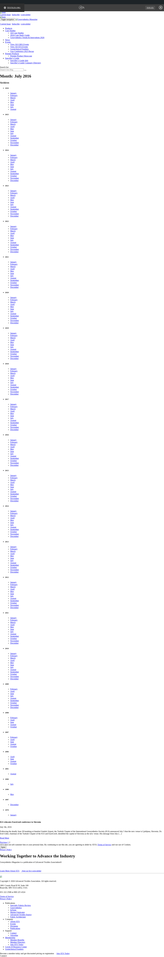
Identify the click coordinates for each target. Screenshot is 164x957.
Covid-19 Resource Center (16, 947)
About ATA (15, 921)
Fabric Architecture (18, 917)
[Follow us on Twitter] (10, 956)
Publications (15, 928)
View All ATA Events (19, 47)
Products (8, 28)
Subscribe (16, 15)
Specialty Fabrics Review (20, 905)
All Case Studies (17, 33)
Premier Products (12, 54)
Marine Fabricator (17, 912)
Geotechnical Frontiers (19, 49)
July (12, 107)
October (13, 140)
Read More (4, 838)
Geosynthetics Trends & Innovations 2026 (27, 37)
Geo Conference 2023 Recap (22, 51)
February (14, 95)
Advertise (14, 935)
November (14, 143)
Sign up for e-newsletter (31, 871)
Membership (10, 938)
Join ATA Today (16, 944)
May (12, 102)
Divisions (14, 926)
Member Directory (17, 942)
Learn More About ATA (9, 871)
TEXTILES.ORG (13, 8)
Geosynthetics (16, 908)
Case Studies (10, 31)
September (14, 138)
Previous (3, 842)
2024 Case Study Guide (20, 35)
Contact (13, 933)
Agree (3, 847)
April (12, 100)
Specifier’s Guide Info (19, 60)
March (13, 98)
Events (8, 42)
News (7, 40)
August (13, 109)
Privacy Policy (6, 850)
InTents (13, 910)
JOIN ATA (150, 8)
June (12, 105)
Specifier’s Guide (12, 58)
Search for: (4, 67)
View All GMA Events (19, 44)
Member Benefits (17, 940)
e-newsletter (25, 15)
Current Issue (5, 15)
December (14, 145)
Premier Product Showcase (21, 56)
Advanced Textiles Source (21, 915)
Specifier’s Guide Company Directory (25, 63)
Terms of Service (104, 845)
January (13, 93)
